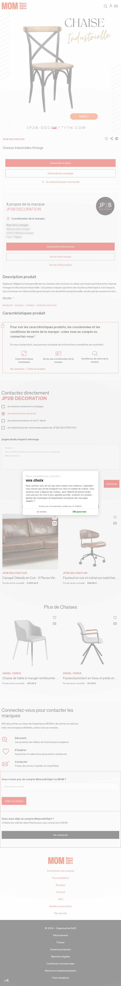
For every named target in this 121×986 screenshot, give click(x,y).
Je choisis (41, 511)
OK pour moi (79, 511)
